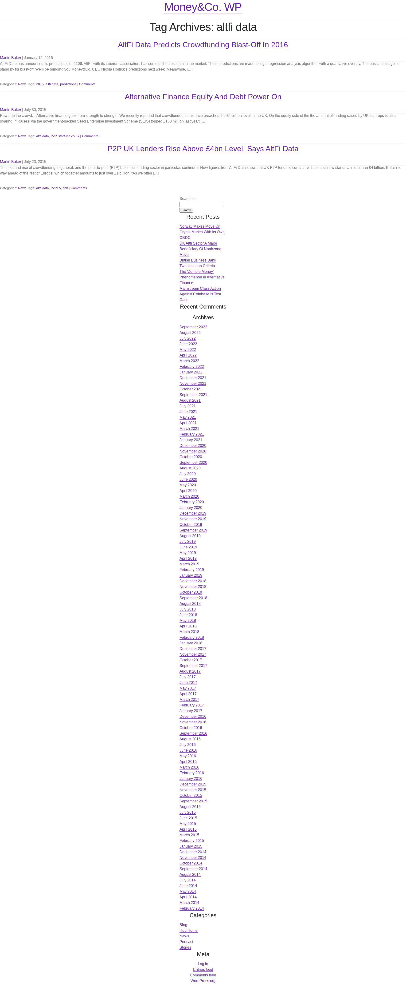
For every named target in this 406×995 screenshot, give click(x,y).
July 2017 (188, 677)
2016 (40, 84)
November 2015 (193, 790)
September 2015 (193, 801)
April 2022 (188, 355)
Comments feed (203, 975)
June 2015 (188, 818)
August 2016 (190, 739)
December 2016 (193, 716)
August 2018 (190, 604)
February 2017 (192, 705)
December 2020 (193, 446)
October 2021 (191, 389)
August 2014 (190, 874)
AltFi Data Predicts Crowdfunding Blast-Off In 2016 (203, 44)
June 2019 (188, 547)
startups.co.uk (68, 136)
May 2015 (188, 824)
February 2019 (192, 570)
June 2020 (188, 479)
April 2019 (188, 558)
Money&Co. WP (203, 7)
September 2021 (193, 395)
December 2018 (193, 581)
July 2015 (188, 812)
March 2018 (189, 632)
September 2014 (193, 869)
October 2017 (191, 660)
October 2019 (191, 525)
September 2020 (193, 462)
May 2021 (188, 417)
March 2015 (189, 835)
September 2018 (193, 598)
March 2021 (189, 429)
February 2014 (192, 908)
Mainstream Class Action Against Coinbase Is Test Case (200, 294)
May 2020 (188, 485)
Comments (87, 84)
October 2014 (191, 863)
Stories (185, 947)
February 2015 (192, 841)
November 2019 (193, 519)
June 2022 (188, 344)
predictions (68, 84)
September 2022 (193, 327)
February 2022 (192, 367)
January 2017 (191, 711)
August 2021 (190, 400)
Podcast (186, 942)
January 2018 (191, 643)
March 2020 (189, 496)
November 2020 (193, 451)
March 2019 (189, 564)
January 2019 (191, 575)
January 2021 (191, 440)
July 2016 (188, 745)
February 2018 (192, 637)
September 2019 (193, 530)
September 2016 (193, 733)
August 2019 (190, 536)
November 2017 (193, 654)
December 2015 (193, 784)
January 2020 (191, 508)
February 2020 (192, 502)
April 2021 (188, 423)
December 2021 (193, 378)
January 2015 (191, 846)
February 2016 (192, 773)
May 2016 (188, 756)
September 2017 (193, 666)
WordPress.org (203, 981)
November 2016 (193, 722)
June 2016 (188, 750)
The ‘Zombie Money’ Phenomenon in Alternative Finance (202, 277)
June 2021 (188, 412)
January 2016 (191, 779)
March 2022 (189, 361)
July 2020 (188, 474)
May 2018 (188, 620)
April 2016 (188, 762)
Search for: (189, 199)
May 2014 (188, 891)
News (22, 84)
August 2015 (190, 807)
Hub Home (189, 930)
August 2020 (190, 468)
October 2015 (191, 795)
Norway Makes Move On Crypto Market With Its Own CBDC (202, 232)
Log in (203, 964)
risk (65, 188)
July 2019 (188, 541)
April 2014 (188, 897)
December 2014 (193, 852)
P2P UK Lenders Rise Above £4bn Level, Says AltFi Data (203, 148)
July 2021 (188, 406)
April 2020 (188, 491)
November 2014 (193, 858)
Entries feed (203, 969)
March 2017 (189, 700)
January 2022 (191, 372)
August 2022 (190, 333)
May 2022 (188, 350)
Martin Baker (10, 58)
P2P (53, 136)
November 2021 (193, 383)
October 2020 (191, 457)
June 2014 (188, 886)
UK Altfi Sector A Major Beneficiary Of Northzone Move (200, 249)
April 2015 (188, 829)
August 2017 (190, 671)
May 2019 (188, 553)
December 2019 (193, 513)
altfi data (52, 84)
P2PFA (56, 188)
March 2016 (189, 767)
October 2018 (191, 592)
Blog (183, 925)
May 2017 (188, 688)
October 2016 (191, 728)
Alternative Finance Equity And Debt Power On (203, 96)
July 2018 (188, 609)
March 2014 (189, 903)
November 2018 (193, 587)
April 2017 (188, 694)
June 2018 (188, 615)
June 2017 (188, 683)
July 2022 (188, 338)
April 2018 (188, 626)
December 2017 (193, 649)
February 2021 (192, 434)
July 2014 (188, 880)
